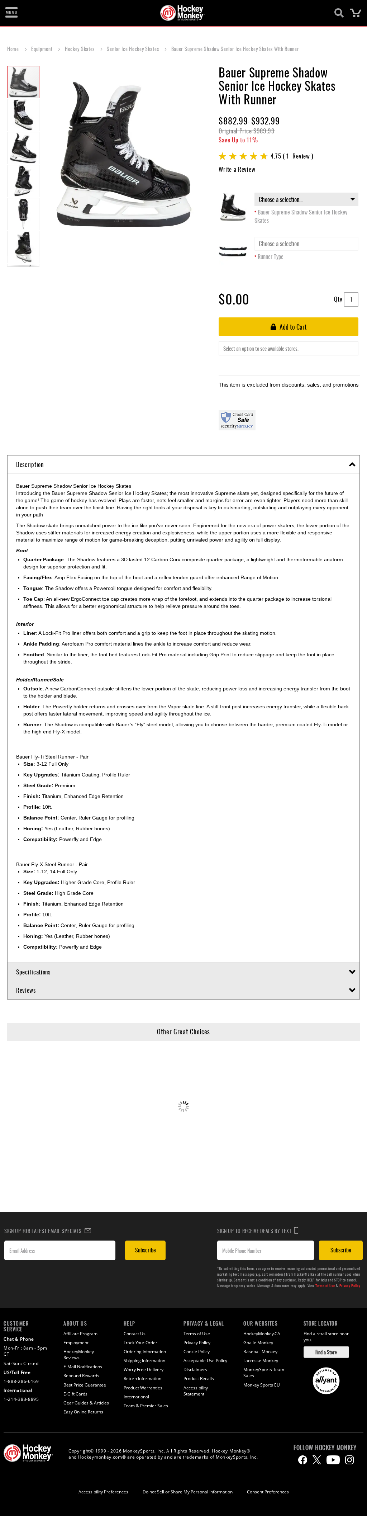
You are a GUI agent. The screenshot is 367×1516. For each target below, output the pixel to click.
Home (13, 48)
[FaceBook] (302, 1459)
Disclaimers (195, 1369)
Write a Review (237, 169)
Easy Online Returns (83, 1412)
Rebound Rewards (81, 1376)
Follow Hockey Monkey (325, 1447)
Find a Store (326, 1352)
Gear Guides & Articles (86, 1403)
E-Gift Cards (75, 1394)
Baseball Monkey (260, 1352)
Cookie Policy (197, 1352)
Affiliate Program (80, 1334)
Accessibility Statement (196, 1391)
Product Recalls (199, 1378)
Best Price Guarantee (84, 1385)
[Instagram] (349, 1459)
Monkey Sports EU (261, 1385)
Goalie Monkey (258, 1343)
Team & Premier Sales (146, 1406)
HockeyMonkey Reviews (78, 1355)
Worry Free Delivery (143, 1369)
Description (30, 464)
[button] (23, 114)
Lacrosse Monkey (260, 1360)
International (136, 1397)
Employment (76, 1343)
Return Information (142, 1378)
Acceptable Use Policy (205, 1360)
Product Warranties (143, 1388)
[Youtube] (333, 1459)
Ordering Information (145, 1352)
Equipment (42, 48)
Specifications (33, 971)
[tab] (183, 464)
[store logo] (179, 13)
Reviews (26, 990)
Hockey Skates (80, 48)
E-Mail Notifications (82, 1367)
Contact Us (135, 1334)
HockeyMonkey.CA (261, 1334)
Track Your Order (140, 1343)
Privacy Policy (350, 1285)
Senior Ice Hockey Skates (133, 48)
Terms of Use (325, 1285)
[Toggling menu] (11, 13)
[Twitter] (317, 1459)
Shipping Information (144, 1360)
